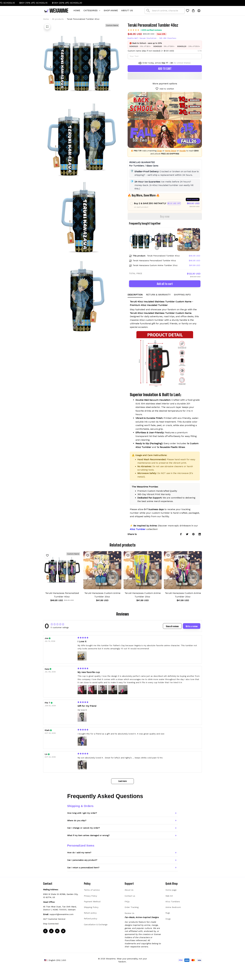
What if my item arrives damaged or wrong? (88, 835)
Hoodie (182, 151)
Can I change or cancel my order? (83, 828)
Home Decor (170, 151)
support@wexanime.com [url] (61, 914)
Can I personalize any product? (82, 860)
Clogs (159, 151)
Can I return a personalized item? (83, 867)
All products (58, 19)
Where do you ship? (76, 820)
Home (46, 19)
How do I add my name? (79, 852)
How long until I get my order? (82, 813)
